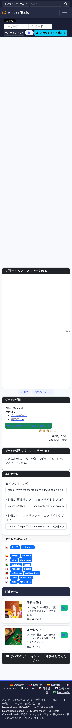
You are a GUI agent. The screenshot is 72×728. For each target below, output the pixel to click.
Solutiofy (39, 718)
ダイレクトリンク (17, 483)
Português (63, 692)
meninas (16, 564)
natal (27, 564)
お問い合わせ (32, 703)
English (37, 684)
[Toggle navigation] (64, 12)
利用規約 (53, 699)
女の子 (15, 547)
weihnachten (32, 573)
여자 (14, 582)
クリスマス (27, 547)
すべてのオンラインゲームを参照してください (38, 658)
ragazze (16, 568)
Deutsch (19, 684)
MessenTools (18, 13)
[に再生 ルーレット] (64, 635)
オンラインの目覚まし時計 (17, 699)
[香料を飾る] (13, 609)
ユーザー (17, 703)
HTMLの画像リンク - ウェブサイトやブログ (34, 499)
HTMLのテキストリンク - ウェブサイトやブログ (34, 518)
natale (27, 568)
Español (56, 684)
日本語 (46, 688)
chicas (15, 555)
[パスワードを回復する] (29, 32)
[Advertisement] (36, 74)
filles (14, 577)
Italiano (29, 688)
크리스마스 (25, 582)
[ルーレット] (13, 636)
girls (14, 560)
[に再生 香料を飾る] (64, 608)
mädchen (17, 573)
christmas (25, 560)
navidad (26, 555)
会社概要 (40, 699)
